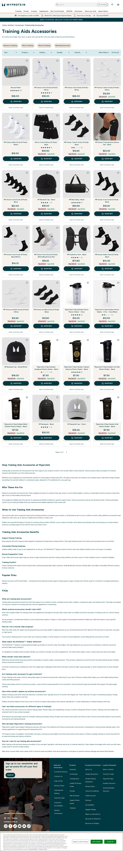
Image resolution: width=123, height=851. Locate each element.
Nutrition (11, 25)
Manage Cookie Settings (80, 841)
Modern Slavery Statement (90, 780)
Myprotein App (108, 778)
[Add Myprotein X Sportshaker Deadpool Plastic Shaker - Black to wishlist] (57, 340)
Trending (18, 11)
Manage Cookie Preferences (14, 813)
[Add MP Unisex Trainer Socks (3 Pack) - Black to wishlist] (88, 115)
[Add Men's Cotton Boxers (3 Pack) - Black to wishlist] (57, 115)
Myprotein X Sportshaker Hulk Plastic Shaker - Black (107, 425)
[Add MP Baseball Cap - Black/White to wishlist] (27, 340)
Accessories (19, 25)
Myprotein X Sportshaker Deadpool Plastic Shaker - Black (46, 368)
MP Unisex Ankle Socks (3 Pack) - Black (107, 256)
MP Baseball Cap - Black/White (16, 367)
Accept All (110, 841)
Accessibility (89, 805)
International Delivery (58, 791)
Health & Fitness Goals (75, 784)
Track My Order (59, 798)
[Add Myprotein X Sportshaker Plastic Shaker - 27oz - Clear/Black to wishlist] (118, 283)
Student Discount (109, 783)
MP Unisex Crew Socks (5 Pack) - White (77, 89)
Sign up (10, 775)
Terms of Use (43, 849)
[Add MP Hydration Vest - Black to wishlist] (88, 228)
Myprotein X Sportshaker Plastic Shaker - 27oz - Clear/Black (107, 311)
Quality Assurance (91, 774)
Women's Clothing (10, 45)
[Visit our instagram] (6, 826)
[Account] (112, 4)
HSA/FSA (69, 11)
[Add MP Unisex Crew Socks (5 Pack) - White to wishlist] (88, 61)
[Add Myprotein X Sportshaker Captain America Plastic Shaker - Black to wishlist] (88, 340)
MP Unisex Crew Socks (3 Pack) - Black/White (16, 256)
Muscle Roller (16, 87)
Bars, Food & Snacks (57, 11)
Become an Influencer (93, 819)
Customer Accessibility (58, 804)
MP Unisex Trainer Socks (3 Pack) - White (107, 89)
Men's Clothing (27, 45)
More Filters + (104, 52)
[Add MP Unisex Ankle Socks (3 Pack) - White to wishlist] (27, 115)
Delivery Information (58, 811)
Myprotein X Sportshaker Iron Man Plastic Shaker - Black (107, 368)
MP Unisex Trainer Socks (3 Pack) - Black (76, 143)
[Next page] (67, 452)
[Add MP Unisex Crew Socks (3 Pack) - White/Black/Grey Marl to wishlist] (57, 228)
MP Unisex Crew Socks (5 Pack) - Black (16, 201)
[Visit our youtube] (20, 826)
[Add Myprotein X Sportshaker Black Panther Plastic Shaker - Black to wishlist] (27, 397)
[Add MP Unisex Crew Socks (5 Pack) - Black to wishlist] (27, 173)
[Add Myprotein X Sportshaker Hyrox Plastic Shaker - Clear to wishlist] (88, 283)
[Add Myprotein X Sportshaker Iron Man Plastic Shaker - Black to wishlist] (118, 340)
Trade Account (90, 795)
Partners (88, 800)
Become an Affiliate (92, 823)
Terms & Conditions (92, 791)
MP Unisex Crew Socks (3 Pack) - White (46, 89)
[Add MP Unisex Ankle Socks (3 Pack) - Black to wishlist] (118, 228)
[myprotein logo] (13, 4)
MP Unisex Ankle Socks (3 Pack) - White (16, 143)
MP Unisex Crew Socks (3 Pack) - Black (107, 201)
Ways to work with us (92, 814)
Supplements (43, 11)
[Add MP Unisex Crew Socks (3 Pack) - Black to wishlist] (118, 173)
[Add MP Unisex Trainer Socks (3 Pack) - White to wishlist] (118, 61)
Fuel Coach (104, 4)
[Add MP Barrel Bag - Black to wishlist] (88, 173)
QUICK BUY (17, 101)
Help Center (58, 781)
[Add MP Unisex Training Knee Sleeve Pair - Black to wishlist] (118, 115)
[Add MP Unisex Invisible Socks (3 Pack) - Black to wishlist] (57, 283)
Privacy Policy (90, 786)
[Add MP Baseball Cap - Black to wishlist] (57, 173)
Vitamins (73, 808)
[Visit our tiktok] (15, 826)
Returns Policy (59, 785)
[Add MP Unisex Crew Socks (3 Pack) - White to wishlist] (57, 61)
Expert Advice (103, 11)
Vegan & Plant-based (75, 801)
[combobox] (82, 4)
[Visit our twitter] (24, 826)
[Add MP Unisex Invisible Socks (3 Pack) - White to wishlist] (27, 283)
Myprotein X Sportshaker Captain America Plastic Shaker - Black (76, 368)
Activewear (78, 11)
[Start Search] (57, 4)
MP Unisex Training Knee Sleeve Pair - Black (107, 143)
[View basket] (118, 4)
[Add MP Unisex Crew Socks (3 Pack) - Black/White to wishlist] (27, 228)
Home (4, 25)
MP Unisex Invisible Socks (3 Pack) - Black (46, 311)
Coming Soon (74, 778)
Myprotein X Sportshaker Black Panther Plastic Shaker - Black (15, 425)
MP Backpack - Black (46, 424)
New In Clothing (44, 45)
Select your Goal (90, 11)
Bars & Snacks (74, 795)
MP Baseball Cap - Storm (77, 424)
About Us (88, 769)
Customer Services (60, 772)
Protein (26, 11)
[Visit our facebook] (10, 826)
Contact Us (58, 776)
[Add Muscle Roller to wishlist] (27, 61)
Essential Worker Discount (108, 789)
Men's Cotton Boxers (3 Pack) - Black (46, 143)
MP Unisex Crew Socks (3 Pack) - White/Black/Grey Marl (46, 256)
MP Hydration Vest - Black (76, 254)
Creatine (34, 11)
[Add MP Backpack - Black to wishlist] (57, 397)
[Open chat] (29, 826)
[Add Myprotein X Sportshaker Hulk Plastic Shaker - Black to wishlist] (118, 397)
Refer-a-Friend (108, 769)
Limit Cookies (96, 841)
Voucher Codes (108, 774)
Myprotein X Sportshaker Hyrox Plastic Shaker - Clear (76, 311)
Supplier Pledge (90, 809)
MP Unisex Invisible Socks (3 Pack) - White (15, 311)
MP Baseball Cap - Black (46, 199)
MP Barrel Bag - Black (76, 199)
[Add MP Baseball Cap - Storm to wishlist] (88, 397)
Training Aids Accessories (34, 25)
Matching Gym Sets (63, 45)
